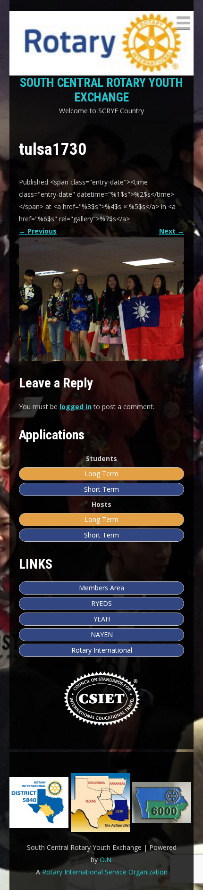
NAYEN (102, 634)
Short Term (101, 489)
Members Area (101, 587)
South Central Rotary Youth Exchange (101, 90)
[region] (101, 802)
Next (171, 231)
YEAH (101, 618)
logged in (75, 406)
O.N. (106, 859)
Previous (38, 231)
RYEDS (101, 603)
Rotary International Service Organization (105, 871)
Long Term (101, 473)
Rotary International (101, 650)
